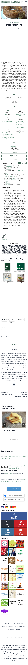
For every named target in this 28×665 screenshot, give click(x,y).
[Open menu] (25, 1)
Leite (7, 181)
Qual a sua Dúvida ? (20, 626)
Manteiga (9, 166)
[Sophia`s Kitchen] (4, 594)
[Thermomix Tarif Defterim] (20, 602)
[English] (2, 507)
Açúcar (9, 169)
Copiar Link (15, 156)
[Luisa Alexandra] (12, 569)
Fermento (15, 178)
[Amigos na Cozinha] (4, 544)
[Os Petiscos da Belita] (4, 586)
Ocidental (20, 126)
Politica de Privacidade (14, 629)
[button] (11, 148)
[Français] (4, 507)
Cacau (8, 183)
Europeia (20, 121)
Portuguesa (20, 127)
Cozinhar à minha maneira (21, 282)
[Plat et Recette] (20, 586)
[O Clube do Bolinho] (12, 577)
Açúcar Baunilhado (19, 170)
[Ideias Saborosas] (4, 569)
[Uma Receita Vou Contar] (4, 611)
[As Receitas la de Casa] (12, 544)
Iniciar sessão (15, 488)
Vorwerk (9, 28)
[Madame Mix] (20, 569)
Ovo (6, 173)
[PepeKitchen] (12, 586)
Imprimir (15, 152)
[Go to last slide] (4, 425)
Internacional (20, 123)
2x (22, 163)
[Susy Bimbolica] (12, 594)
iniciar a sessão (9, 473)
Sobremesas (16, 22)
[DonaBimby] (12, 560)
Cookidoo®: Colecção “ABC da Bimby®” (20, 271)
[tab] (10, 439)
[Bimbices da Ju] (20, 544)
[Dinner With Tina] (4, 560)
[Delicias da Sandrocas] (20, 552)
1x (19, 163)
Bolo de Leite (9, 430)
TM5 (20, 114)
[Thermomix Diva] (12, 602)
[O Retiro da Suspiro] (20, 577)
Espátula (4, 239)
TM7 (20, 115)
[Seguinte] (23, 425)
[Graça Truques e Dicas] (20, 560)
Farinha (9, 175)
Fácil (20, 133)
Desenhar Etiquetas (7, 626)
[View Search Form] (22, 2)
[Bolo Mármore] (14, 12)
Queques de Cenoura (6, 394)
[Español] (15, 507)
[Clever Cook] (4, 552)
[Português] (12, 507)
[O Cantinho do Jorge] (4, 577)
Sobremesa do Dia (10, 138)
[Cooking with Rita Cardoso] (12, 552)
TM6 (23, 114)
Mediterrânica (20, 124)
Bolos (10, 22)
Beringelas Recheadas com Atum (21, 394)
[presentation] (14, 420)
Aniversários (5, 133)
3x (25, 163)
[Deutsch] (7, 507)
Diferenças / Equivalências (11, 179)
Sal (9, 172)
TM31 (17, 114)
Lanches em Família (7, 134)
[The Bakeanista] (20, 594)
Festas (11, 133)
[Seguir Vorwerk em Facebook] (14, 384)
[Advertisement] (14, 45)
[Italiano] (10, 507)
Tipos (10, 176)
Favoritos (7, 623)
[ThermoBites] (4, 602)
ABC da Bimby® (14, 146)
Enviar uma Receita (17, 623)
